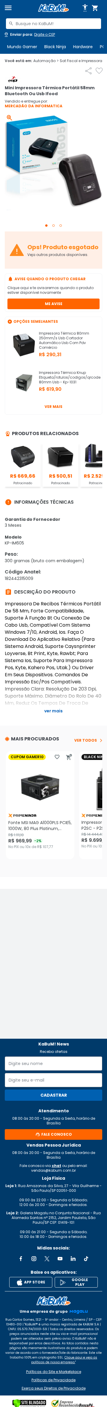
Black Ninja (55, 47)
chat (56, 1165)
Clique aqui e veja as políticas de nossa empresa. (64, 1359)
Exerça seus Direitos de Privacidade (54, 1388)
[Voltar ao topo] (53, 1301)
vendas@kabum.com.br (53, 1170)
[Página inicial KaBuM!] (53, 8)
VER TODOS (85, 740)
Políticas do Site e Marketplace (53, 1371)
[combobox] (53, 23)
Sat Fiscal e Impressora (82, 61)
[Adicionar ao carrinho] (69, 757)
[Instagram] (34, 1259)
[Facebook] (20, 1259)
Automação (46, 61)
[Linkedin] (73, 1259)
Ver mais (53, 406)
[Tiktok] (86, 1259)
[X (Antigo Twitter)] (47, 1259)
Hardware (83, 47)
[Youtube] (60, 1259)
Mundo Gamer (22, 47)
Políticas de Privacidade (53, 1380)
